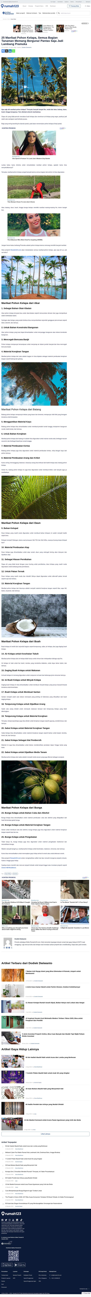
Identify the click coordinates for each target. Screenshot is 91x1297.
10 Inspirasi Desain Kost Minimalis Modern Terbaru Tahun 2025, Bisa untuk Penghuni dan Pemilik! (54, 1019)
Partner (3, 1281)
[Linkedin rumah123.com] (17, 1220)
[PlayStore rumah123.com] (20, 1265)
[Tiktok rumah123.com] (21, 1220)
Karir (2, 1284)
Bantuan (88, 1)
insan (34, 1129)
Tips (40, 13)
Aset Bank (60, 1)
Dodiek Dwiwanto (26, 47)
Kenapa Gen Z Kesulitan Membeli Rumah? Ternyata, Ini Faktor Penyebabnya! (29, 1171)
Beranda (4, 19)
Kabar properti (20, 13)
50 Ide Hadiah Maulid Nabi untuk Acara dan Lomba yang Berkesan (51, 1057)
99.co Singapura (43, 1278)
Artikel (8, 19)
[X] (6, 51)
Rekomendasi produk (48, 13)
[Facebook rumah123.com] (2, 1220)
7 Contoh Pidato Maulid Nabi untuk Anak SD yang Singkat (47, 1073)
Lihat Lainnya (45, 1134)
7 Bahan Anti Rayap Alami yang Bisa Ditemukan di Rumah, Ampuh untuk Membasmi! (53, 972)
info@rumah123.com (56, 1275)
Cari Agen (53, 1)
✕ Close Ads (86, 1293)
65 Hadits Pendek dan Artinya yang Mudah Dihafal (45, 1104)
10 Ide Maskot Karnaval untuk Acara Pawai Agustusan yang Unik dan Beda (52, 1120)
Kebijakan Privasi (28, 1275)
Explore (66, 1)
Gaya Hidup (13, 19)
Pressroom (4, 1287)
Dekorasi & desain (31, 13)
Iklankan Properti (17, 1275)
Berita (72, 1)
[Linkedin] (10, 51)
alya (35, 1114)
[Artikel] (8, 13)
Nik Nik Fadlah (37, 1082)
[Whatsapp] (13, 51)
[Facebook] (3, 51)
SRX (40, 1281)
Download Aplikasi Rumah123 (10, 1)
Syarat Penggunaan (28, 1278)
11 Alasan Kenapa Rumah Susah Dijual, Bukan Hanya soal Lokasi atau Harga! (55, 1003)
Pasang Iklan (75, 6)
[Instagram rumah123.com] (10, 1220)
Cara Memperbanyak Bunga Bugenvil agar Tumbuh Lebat (23, 1190)
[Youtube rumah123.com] (13, 1220)
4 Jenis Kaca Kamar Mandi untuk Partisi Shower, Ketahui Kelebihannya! (53, 987)
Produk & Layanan (5, 1278)
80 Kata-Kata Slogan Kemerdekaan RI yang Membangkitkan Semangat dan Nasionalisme (33, 1203)
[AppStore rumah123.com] (7, 1265)
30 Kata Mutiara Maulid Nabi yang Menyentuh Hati (44, 1089)
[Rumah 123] (10, 6)
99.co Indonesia (42, 1275)
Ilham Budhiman (38, 1067)
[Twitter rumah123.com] (6, 1220)
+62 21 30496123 (55, 1278)
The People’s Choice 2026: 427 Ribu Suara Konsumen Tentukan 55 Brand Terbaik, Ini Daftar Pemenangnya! (39, 1197)
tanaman (15, 873)
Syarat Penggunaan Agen (30, 1281)
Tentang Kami (4, 1275)
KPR (14, 1278)
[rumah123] (45, 1214)
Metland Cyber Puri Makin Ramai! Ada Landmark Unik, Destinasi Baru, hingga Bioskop (32, 1152)
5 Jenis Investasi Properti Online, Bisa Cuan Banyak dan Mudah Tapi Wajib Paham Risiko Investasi (53, 1035)
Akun (88, 6)
